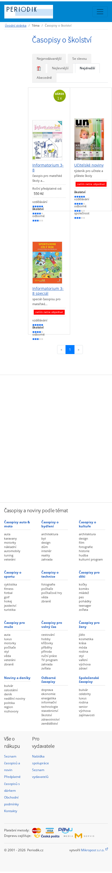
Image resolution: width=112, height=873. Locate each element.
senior (83, 707)
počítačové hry (51, 593)
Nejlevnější (60, 68)
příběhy (46, 647)
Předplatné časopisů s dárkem (12, 783)
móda (83, 647)
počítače (47, 589)
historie (84, 551)
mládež (84, 593)
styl (6, 651)
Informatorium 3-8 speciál (48, 291)
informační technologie (49, 704)
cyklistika (10, 584)
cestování (48, 635)
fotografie (86, 547)
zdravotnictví (50, 719)
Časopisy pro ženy (89, 624)
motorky (10, 542)
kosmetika (86, 639)
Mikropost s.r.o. (92, 850)
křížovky (47, 643)
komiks (84, 589)
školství (46, 715)
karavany (10, 538)
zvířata (83, 610)
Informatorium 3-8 (48, 167)
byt (43, 538)
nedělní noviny (14, 698)
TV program (49, 660)
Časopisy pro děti (89, 574)
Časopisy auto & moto (17, 524)
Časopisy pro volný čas (51, 624)
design (46, 542)
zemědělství (49, 723)
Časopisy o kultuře (87, 524)
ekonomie (48, 694)
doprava (47, 690)
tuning (8, 555)
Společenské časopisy (89, 679)
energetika (48, 698)
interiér (46, 551)
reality (45, 555)
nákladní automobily (12, 549)
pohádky (85, 601)
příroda (46, 651)
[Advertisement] (56, 438)
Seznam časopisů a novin (12, 763)
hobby (46, 639)
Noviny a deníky (17, 677)
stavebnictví (49, 711)
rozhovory (11, 711)
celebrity (85, 694)
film (81, 542)
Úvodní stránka (15, 25)
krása (82, 643)
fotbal (8, 593)
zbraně (46, 601)
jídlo (82, 635)
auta (7, 534)
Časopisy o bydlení (49, 524)
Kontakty (10, 811)
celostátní (11, 690)
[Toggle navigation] (100, 11)
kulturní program (91, 559)
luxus (8, 639)
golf (7, 597)
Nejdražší (87, 68)
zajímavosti (87, 715)
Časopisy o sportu (12, 574)
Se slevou (79, 58)
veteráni (9, 559)
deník (8, 694)
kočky (83, 584)
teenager (85, 605)
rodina (83, 651)
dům (44, 547)
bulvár (8, 686)
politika (9, 703)
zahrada (46, 559)
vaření (83, 660)
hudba (83, 555)
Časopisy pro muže (14, 624)
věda (44, 597)
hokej (8, 601)
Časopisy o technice (49, 574)
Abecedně (44, 77)
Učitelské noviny (89, 165)
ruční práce (49, 656)
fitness (8, 589)
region (8, 707)
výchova (85, 664)
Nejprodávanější (49, 58)
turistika (9, 610)
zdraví (83, 668)
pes (81, 597)
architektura (49, 534)
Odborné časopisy (48, 679)
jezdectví (10, 605)
